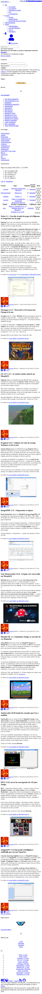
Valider (3, 68)
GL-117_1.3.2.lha (23, 960)
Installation (8, 102)
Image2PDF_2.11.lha (23, 965)
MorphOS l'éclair (10, 113)
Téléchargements (10, 23)
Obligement (4, 137)
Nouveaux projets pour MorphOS (18, 189)
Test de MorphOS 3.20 (12, 101)
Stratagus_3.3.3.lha (23, 958)
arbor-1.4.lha (23, 956)
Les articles (12, 7)
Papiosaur (32, 189)
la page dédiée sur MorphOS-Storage (30, 274)
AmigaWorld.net (6, 142)
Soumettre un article (15, 10)
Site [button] (6, 5)
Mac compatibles (10, 124)
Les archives (12, 8)
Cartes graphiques (10, 122)
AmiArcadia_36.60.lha (23, 969)
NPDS (3, 986)
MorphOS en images (11, 117)
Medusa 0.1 (18, 193)
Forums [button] (7, 15)
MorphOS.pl (9, 110)
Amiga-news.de (6, 138)
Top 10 (11, 30)
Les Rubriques (13, 14)
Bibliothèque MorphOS (12, 104)
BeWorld (21, 943)
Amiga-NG (4, 154)
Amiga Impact (5, 133)
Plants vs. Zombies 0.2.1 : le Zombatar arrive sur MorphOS (17, 208)
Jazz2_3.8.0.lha (23, 962)
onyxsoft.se (22, 674)
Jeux (4, 208)
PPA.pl (3, 153)
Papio (21, 947)
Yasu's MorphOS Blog (12, 126)
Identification (9, 106)
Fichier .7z (18, 196)
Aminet (3, 135)
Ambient (5, 196)
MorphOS (4, 52)
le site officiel (12, 274)
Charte (11, 981)
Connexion (14, 43)
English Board (13, 19)
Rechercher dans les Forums (17, 21)
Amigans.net (5, 149)
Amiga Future (5, 140)
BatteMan (32, 193)
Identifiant (4, 63)
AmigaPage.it (5, 147)
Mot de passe (5, 66)
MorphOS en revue (11, 115)
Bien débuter (9, 111)
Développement (6, 193)
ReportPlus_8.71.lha (23, 974)
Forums (11, 17)
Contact (16, 981)
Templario (32, 200)
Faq (10, 12)
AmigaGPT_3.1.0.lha (23, 972)
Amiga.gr (4, 144)
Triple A (3, 158)
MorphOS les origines (11, 118)
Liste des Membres (14, 28)
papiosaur (11, 304)
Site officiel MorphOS (11, 99)
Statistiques (12, 31)
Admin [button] (7, 24)
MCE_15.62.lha (23, 971)
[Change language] (7, 49)
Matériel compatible (11, 120)
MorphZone (8, 108)
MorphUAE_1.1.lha (23, 967)
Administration (13, 26)
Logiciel (5, 189)
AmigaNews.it (5, 146)
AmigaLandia (5, 160)
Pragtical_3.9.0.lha (23, 964)
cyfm (21, 941)
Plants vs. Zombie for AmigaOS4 (18, 200)
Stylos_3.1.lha (23, 955)
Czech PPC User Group (8, 151)
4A (2, 156)
